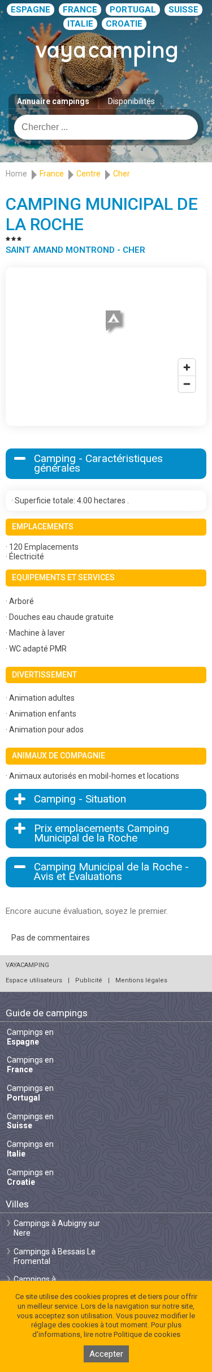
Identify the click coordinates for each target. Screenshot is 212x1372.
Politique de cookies (147, 1334)
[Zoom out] (187, 384)
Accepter (106, 1354)
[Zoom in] (187, 367)
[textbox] (106, 127)
